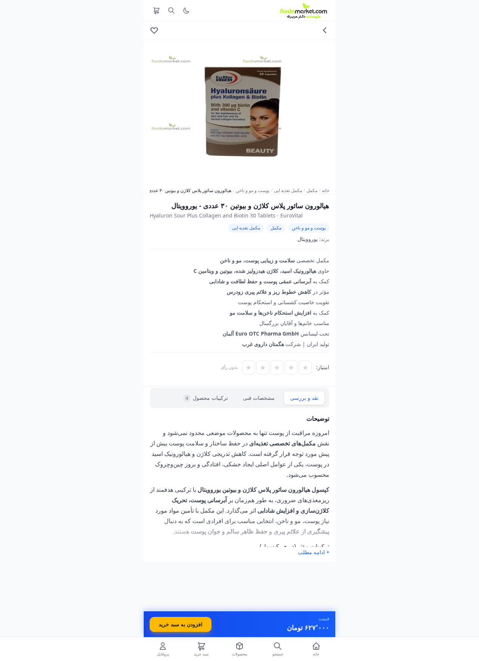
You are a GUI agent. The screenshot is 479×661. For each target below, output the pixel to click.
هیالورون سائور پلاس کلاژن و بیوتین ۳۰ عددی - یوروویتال (179, 191)
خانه (325, 191)
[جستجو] (171, 10)
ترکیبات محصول (207, 397)
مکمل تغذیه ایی (288, 191)
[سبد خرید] (156, 10)
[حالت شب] (186, 10)
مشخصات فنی (259, 397)
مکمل (311, 191)
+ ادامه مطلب (313, 552)
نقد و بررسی (304, 397)
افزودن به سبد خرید (180, 624)
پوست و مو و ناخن (252, 191)
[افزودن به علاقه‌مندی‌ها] (154, 30)
